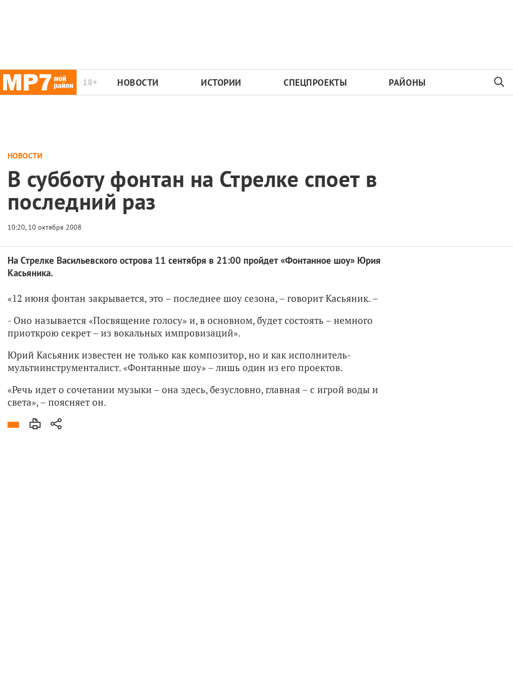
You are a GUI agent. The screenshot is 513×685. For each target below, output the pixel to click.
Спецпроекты (315, 82)
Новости (138, 82)
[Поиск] (499, 82)
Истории (221, 82)
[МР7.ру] (38, 82)
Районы (407, 82)
